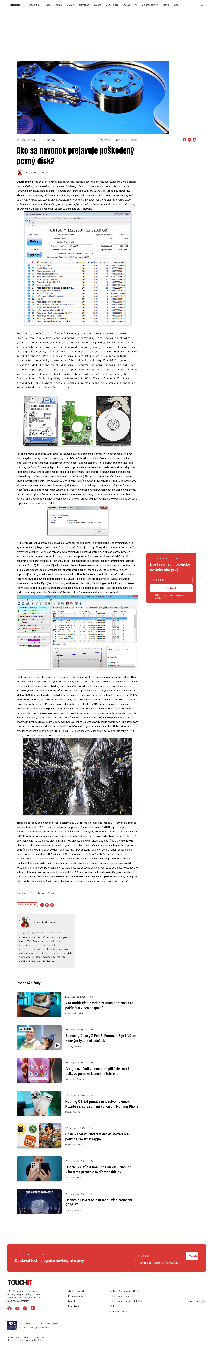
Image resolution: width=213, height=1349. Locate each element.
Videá (47, 4)
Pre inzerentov (75, 1296)
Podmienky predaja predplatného (125, 1301)
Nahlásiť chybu (25, 904)
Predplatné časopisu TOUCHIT (124, 1291)
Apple (59, 4)
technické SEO (15, 1340)
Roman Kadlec (72, 1112)
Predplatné (73, 1306)
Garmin (70, 4)
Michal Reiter (73, 1145)
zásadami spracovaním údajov (164, 1263)
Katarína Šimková (76, 1079)
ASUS (126, 4)
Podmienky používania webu (123, 1296)
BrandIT (72, 1301)
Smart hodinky (150, 4)
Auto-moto (112, 4)
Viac (176, 4)
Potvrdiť (171, 588)
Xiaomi (97, 4)
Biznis (166, 4)
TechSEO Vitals (40, 1340)
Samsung (84, 4)
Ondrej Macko (73, 1046)
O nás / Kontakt (76, 1291)
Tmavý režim (192, 1301)
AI (136, 4)
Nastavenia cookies (119, 1311)
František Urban (37, 172)
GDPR (112, 1306)
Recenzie (34, 4)
